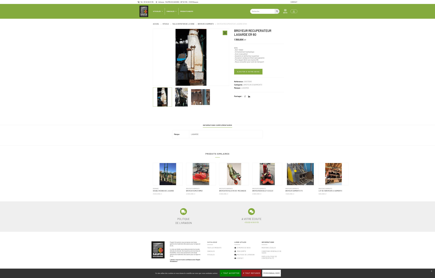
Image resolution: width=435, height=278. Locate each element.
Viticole (166, 24)
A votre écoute (251, 219)
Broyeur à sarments (206, 24)
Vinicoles (170, 11)
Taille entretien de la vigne (183, 24)
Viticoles (157, 11)
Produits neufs (186, 11)
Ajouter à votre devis (248, 72)
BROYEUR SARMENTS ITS (294, 191)
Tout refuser (252, 273)
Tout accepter (231, 273)
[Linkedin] (249, 96)
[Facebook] (245, 96)
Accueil (156, 24)
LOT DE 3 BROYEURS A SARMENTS (330, 191)
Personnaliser (271, 273)
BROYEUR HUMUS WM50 (194, 191)
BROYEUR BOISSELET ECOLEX (262, 191)
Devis (285, 13)
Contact (294, 2)
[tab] (217, 126)
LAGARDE (245, 88)
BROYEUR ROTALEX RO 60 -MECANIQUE (232, 191)
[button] (293, 11)
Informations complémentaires (217, 125)
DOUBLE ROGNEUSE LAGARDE (163, 191)
